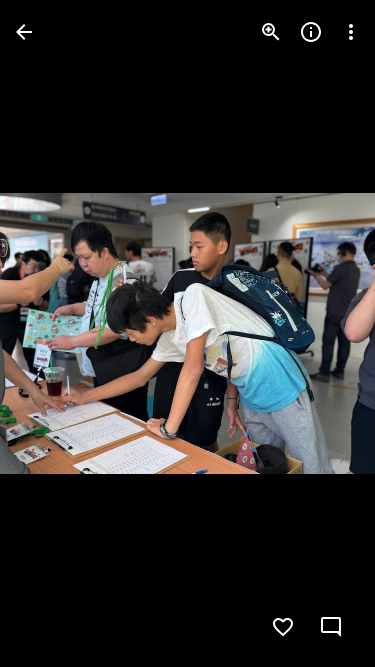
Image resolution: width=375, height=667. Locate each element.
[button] (56, 334)
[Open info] (311, 32)
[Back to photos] (24, 32)
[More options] (351, 32)
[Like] (283, 627)
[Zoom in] (271, 32)
